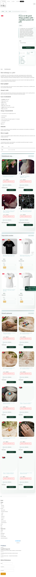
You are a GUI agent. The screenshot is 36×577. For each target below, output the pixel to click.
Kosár (1, 527)
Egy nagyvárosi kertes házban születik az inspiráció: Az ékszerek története (11, 550)
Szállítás (2, 530)
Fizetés (2, 531)
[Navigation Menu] (34, 4)
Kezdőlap (3, 11)
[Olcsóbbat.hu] (3, 546)
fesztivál (21, 57)
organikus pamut (22, 63)
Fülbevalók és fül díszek (4, 511)
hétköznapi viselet (22, 60)
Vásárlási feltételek (3, 536)
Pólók (1, 503)
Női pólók (2, 505)
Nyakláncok (2, 516)
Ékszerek (2, 508)
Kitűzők (2, 519)
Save (2, 15)
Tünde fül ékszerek (3, 522)
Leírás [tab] (2, 69)
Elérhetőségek (3, 533)
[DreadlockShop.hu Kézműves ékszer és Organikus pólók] (3, 4)
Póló (6, 11)
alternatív (23, 56)
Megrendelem (28, 47)
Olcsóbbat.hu (2, 547)
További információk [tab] (7, 69)
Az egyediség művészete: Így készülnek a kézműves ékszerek (9, 553)
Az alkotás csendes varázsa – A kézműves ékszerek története (9, 555)
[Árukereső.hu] (18, 541)
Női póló (10, 11)
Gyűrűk (2, 513)
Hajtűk (2, 514)
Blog (1, 525)
